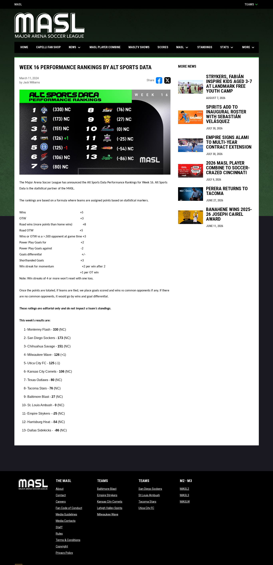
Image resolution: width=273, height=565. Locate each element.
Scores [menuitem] (162, 47)
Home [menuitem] (24, 47)
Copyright (62, 546)
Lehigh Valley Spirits (109, 508)
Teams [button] (252, 4)
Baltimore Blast (107, 488)
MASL (18, 5)
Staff (59, 527)
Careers (61, 501)
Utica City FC (146, 508)
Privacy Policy (64, 552)
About (60, 488)
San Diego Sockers (150, 488)
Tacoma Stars (147, 501)
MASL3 (184, 495)
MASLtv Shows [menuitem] (139, 47)
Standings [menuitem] (204, 47)
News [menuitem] (75, 47)
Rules (59, 533)
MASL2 (184, 488)
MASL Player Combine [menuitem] (105, 47)
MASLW (185, 501)
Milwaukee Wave (107, 514)
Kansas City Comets (109, 501)
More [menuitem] (248, 47)
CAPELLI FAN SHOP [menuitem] (50, 47)
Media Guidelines (66, 514)
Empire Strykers (107, 495)
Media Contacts (66, 520)
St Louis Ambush (149, 495)
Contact (61, 495)
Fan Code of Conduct (69, 508)
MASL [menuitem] (182, 47)
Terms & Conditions (68, 540)
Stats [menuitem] (227, 47)
